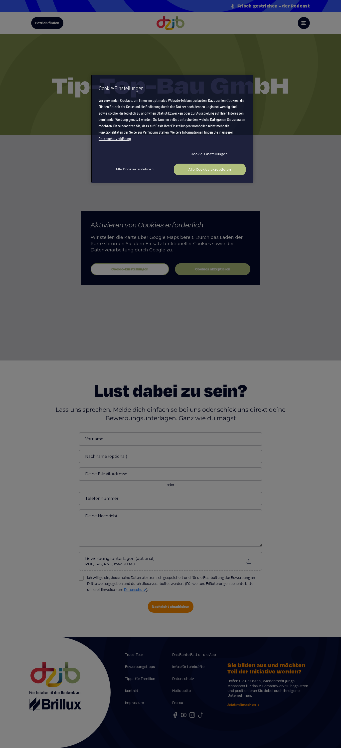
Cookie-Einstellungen (209, 153)
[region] (172, 129)
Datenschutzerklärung (115, 139)
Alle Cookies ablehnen (135, 169)
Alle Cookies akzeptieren (209, 169)
